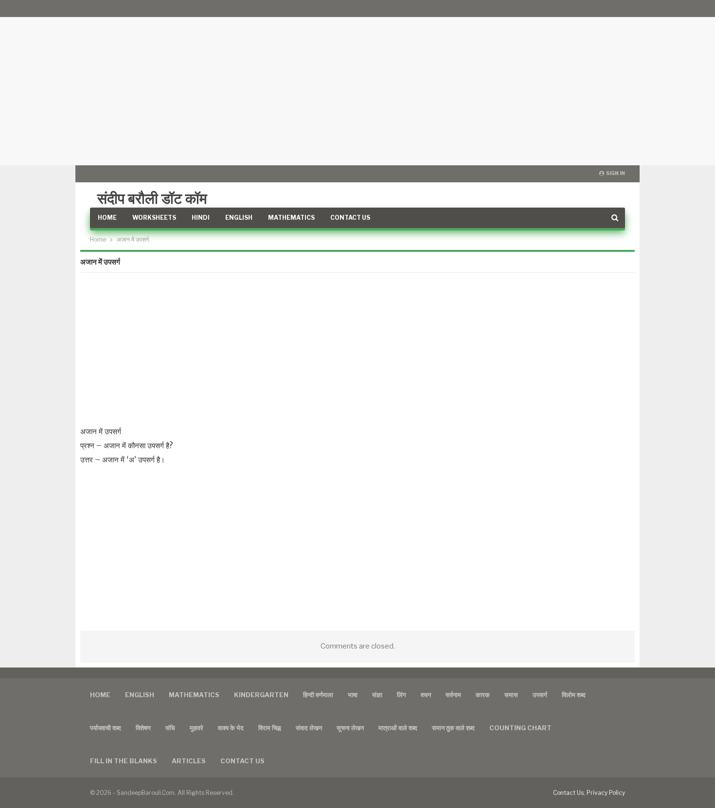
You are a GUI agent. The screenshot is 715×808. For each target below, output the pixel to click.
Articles (189, 761)
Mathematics (291, 217)
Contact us (242, 761)
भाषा (353, 695)
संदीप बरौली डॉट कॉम (152, 198)
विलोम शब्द (574, 695)
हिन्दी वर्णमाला (318, 695)
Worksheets (154, 217)
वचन (426, 695)
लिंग (401, 695)
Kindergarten (261, 695)
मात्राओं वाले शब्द (397, 728)
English (238, 217)
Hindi (201, 217)
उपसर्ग (540, 695)
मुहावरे (196, 728)
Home (107, 217)
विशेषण (143, 728)
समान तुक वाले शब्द (453, 728)
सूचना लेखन (350, 728)
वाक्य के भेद (231, 728)
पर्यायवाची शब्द (105, 728)
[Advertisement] (357, 83)
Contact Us (350, 217)
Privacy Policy (606, 792)
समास (511, 695)
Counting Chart (520, 728)
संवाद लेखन (309, 728)
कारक (483, 695)
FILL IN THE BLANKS (123, 761)
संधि (170, 728)
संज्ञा (377, 695)
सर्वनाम (453, 695)
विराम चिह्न (269, 728)
